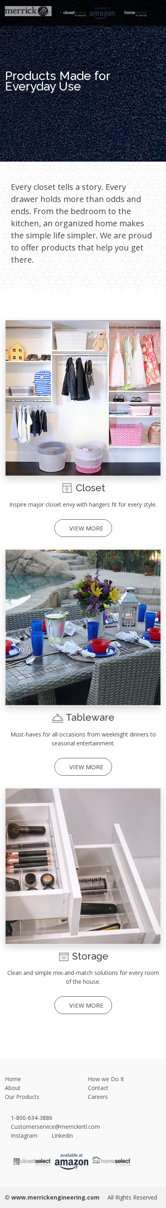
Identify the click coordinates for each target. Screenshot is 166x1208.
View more (86, 528)
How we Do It (106, 1079)
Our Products (22, 1097)
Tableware (90, 717)
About (13, 1088)
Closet (90, 488)
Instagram (24, 1135)
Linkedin (61, 1135)
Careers (98, 1097)
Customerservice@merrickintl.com (54, 1126)
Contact (98, 1088)
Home (13, 1079)
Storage (90, 956)
